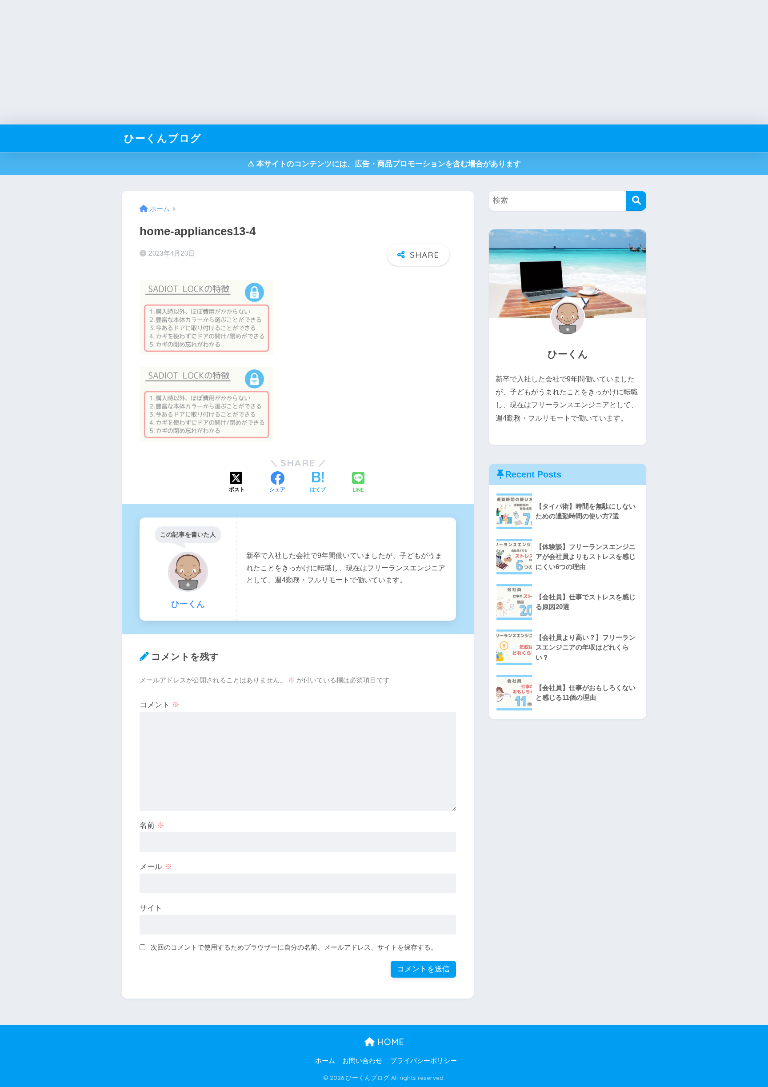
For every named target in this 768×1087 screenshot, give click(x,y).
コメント (160, 705)
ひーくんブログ (162, 138)
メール (156, 866)
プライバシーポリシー (423, 1060)
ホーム (325, 1060)
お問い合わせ (362, 1060)
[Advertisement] (266, 62)
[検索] (636, 201)
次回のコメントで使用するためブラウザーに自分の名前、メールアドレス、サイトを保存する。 (294, 947)
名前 (152, 825)
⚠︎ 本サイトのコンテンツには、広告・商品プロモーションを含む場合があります (384, 164)
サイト (151, 908)
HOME (389, 1041)
